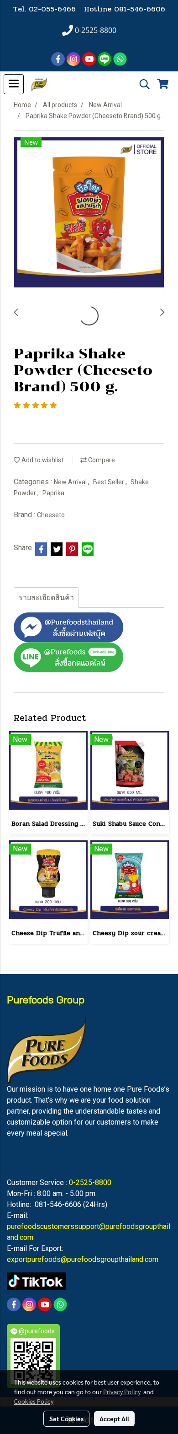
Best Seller (109, 482)
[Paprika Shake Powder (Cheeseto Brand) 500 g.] (89, 213)
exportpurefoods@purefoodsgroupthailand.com (82, 1259)
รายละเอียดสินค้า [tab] (46, 597)
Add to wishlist (41, 460)
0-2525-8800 (90, 1182)
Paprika (53, 493)
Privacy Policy (122, 1391)
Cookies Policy (33, 1401)
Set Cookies (66, 1418)
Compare (101, 460)
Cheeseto (51, 515)
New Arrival (71, 482)
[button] (141, 84)
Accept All (114, 1418)
